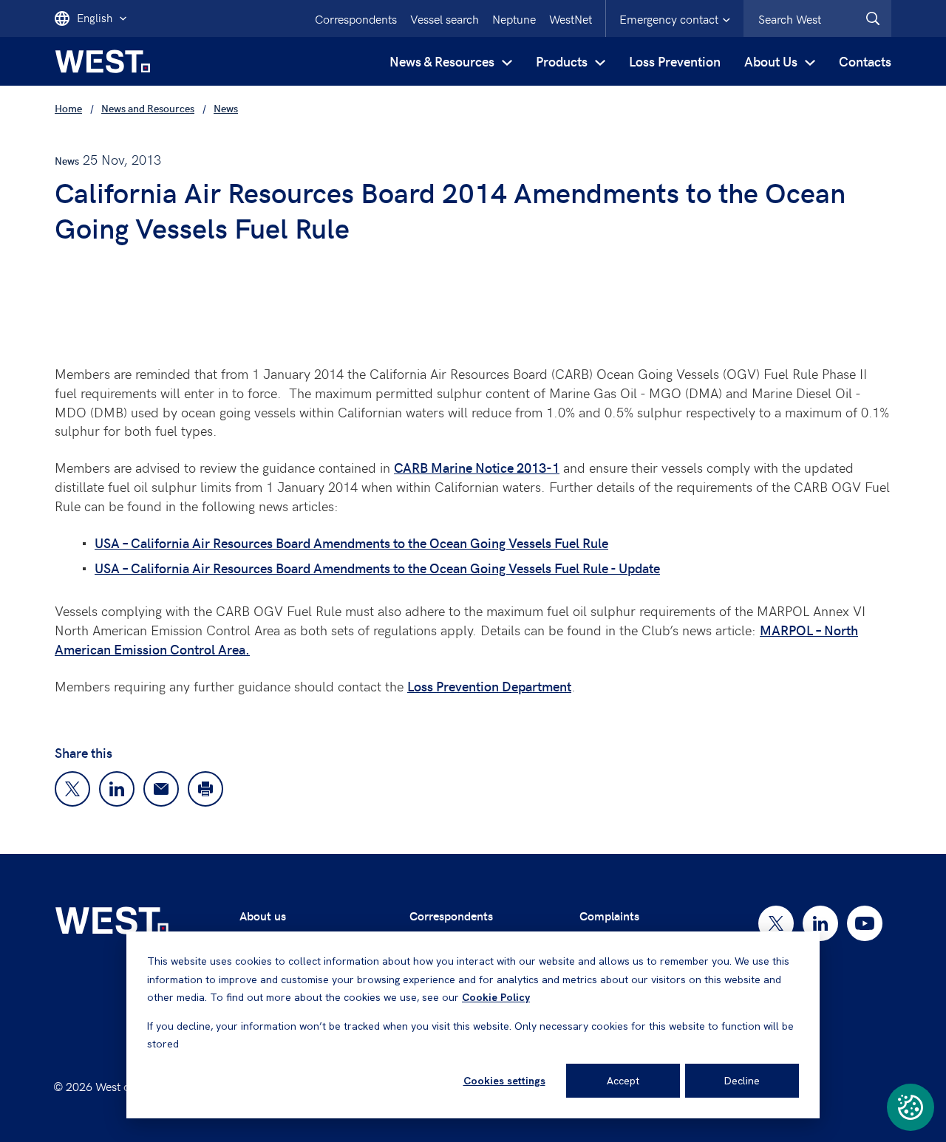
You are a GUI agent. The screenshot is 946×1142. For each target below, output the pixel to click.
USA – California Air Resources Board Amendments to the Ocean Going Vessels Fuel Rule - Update (377, 567)
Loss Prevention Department (489, 686)
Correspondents (356, 18)
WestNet (570, 18)
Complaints (609, 915)
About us (262, 915)
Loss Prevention (675, 61)
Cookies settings (504, 1080)
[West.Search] (872, 18)
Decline (742, 1080)
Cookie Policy (496, 997)
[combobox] (817, 18)
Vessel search (444, 18)
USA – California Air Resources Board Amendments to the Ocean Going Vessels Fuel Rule (351, 542)
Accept (623, 1080)
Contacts (865, 61)
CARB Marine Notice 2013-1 (476, 467)
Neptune (514, 18)
